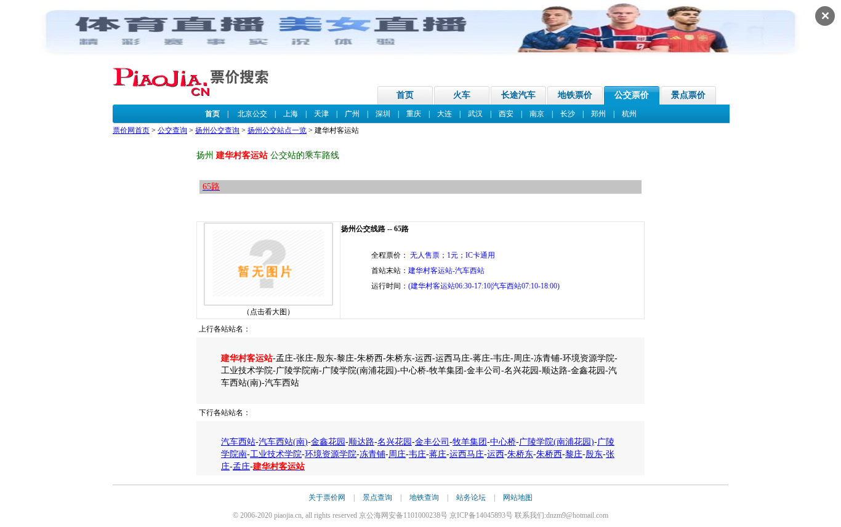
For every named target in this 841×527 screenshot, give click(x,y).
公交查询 (172, 130)
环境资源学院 (330, 454)
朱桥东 (520, 454)
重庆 (413, 113)
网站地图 (518, 497)
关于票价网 (326, 497)
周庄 (397, 454)
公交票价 (631, 95)
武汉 (475, 113)
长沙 (567, 113)
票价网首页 (131, 130)
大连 (444, 113)
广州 (352, 113)
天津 (321, 113)
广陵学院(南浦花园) (556, 441)
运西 (495, 454)
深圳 (383, 113)
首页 (405, 95)
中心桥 (503, 441)
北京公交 (252, 113)
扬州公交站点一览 (277, 130)
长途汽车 (518, 95)
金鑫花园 (328, 441)
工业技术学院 (276, 454)
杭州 (629, 113)
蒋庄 (437, 454)
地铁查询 (424, 497)
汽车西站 (238, 441)
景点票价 (688, 95)
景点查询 (377, 497)
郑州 (598, 113)
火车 (461, 95)
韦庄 (417, 454)
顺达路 (361, 441)
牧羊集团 (470, 441)
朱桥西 (549, 454)
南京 (536, 113)
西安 (506, 113)
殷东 (594, 454)
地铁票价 (575, 95)
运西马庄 (466, 454)
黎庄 (573, 454)
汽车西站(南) (283, 441)
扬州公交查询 (217, 130)
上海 (290, 113)
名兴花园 (394, 441)
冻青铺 (372, 454)
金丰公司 (432, 441)
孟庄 (241, 466)
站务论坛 (471, 497)
